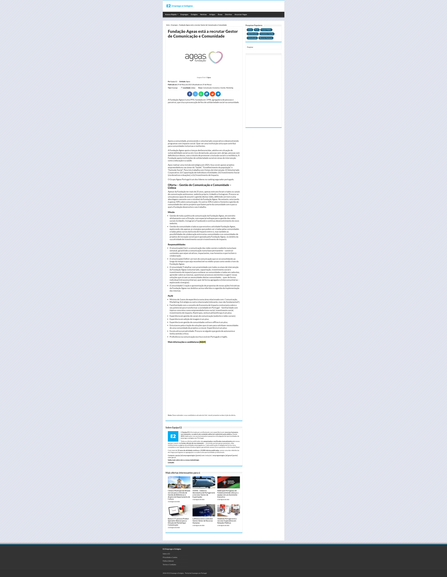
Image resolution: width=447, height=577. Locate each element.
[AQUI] (202, 342)
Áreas (220, 14)
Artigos (212, 14)
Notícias (203, 14)
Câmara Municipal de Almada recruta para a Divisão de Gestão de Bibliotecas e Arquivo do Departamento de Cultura (179, 495)
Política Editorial (168, 561)
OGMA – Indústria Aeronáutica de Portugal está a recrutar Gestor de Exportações (204, 494)
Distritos (228, 14)
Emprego (175, 88)
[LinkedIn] (206, 94)
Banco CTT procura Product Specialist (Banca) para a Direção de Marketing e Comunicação (178, 522)
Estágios (194, 14)
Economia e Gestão (219, 88)
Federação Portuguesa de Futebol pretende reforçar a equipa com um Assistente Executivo (227, 494)
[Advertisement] (204, 121)
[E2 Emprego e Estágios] (179, 6)
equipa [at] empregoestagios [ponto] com (190, 455)
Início (168, 25)
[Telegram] (218, 94)
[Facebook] (189, 94)
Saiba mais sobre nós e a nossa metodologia (183, 460)
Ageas (209, 77)
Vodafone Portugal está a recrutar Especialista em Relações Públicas (227, 521)
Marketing (229, 88)
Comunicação (207, 88)
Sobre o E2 (166, 554)
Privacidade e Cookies (170, 557)
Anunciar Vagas (241, 14)
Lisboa (193, 88)
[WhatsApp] (201, 94)
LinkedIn (171, 462)
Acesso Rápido (171, 14)
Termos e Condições (169, 564)
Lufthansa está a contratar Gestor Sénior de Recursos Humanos (203, 521)
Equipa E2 (174, 81)
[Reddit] (212, 94)
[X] (195, 94)
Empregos (184, 14)
